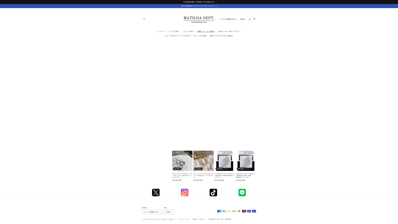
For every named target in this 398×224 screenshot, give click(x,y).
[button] (144, 19)
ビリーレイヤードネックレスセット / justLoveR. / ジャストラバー (203, 175)
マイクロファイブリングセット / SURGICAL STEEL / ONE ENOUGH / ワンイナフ (245, 175)
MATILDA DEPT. (151, 219)
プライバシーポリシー (184, 219)
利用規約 (194, 219)
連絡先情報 (228, 219)
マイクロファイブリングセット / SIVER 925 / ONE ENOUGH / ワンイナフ (224, 175)
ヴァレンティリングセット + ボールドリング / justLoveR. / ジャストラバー (182, 175)
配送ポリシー (203, 219)
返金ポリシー (172, 219)
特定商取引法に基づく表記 (216, 219)
